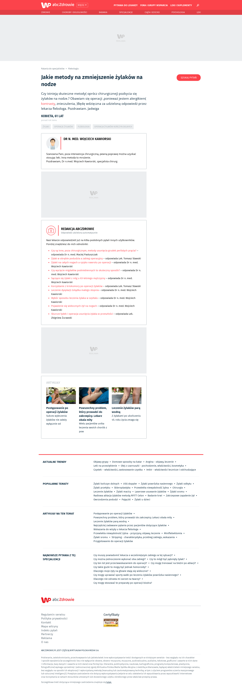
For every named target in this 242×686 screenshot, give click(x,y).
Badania (103, 12)
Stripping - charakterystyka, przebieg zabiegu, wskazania (143, 537)
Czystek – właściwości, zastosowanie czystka (118, 470)
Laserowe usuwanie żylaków (150, 491)
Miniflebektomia (173, 533)
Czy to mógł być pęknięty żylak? (167, 559)
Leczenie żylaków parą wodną (110, 521)
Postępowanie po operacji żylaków (113, 513)
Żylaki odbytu (183, 484)
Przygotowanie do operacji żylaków (113, 541)
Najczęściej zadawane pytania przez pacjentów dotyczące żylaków (130, 525)
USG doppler (130, 484)
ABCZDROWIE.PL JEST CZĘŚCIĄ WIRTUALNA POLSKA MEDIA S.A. (70, 650)
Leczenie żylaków (103, 491)
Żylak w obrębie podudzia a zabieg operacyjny (77, 258)
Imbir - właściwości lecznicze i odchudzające (171, 470)
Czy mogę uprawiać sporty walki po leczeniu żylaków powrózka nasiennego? (136, 575)
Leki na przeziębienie (105, 466)
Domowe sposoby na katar (127, 462)
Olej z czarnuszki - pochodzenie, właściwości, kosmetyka (152, 466)
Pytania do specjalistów (53, 68)
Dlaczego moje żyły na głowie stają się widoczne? (121, 571)
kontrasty (48, 103)
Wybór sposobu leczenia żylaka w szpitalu (74, 298)
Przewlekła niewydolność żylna (151, 487)
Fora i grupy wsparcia (154, 5)
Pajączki (126, 499)
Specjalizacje (126, 12)
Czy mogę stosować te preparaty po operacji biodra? (123, 583)
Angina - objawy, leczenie (160, 462)
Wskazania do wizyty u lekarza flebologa (116, 529)
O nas (44, 642)
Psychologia (178, 12)
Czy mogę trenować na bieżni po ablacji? (173, 563)
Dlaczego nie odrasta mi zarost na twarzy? (117, 579)
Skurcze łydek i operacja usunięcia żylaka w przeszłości (82, 314)
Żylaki (46, 126)
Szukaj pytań (189, 77)
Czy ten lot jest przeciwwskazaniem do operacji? (120, 563)
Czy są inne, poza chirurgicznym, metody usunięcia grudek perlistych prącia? (93, 250)
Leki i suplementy (181, 5)
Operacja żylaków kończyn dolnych (113, 126)
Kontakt (46, 622)
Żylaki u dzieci (142, 499)
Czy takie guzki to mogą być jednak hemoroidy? (120, 567)
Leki (199, 12)
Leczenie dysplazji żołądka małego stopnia (75, 290)
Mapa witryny (49, 626)
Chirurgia (178, 487)
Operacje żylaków (63, 126)
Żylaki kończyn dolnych (106, 484)
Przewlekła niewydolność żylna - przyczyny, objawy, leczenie (127, 533)
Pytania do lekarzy (126, 5)
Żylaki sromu (177, 491)
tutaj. (109, 682)
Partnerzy (47, 634)
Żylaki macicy (123, 491)
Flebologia (73, 68)
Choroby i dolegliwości (74, 12)
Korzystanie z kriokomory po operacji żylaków (77, 286)
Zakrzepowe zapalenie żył (180, 495)
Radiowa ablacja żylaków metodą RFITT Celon (119, 495)
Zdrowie (45, 12)
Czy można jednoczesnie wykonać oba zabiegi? (120, 559)
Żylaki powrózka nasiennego (157, 484)
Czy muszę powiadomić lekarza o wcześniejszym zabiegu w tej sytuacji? (133, 555)
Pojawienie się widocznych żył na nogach (74, 306)
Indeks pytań (49, 630)
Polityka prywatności (54, 618)
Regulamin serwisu (53, 614)
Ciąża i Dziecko (152, 12)
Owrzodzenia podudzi (106, 499)
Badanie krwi (155, 495)
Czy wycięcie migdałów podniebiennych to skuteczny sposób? (85, 270)
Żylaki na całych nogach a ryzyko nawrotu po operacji (81, 262)
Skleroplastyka (122, 487)
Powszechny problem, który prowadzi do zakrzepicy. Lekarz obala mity (133, 517)
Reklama (46, 638)
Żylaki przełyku (102, 487)
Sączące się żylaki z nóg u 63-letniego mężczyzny (78, 278)
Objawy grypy (101, 462)
